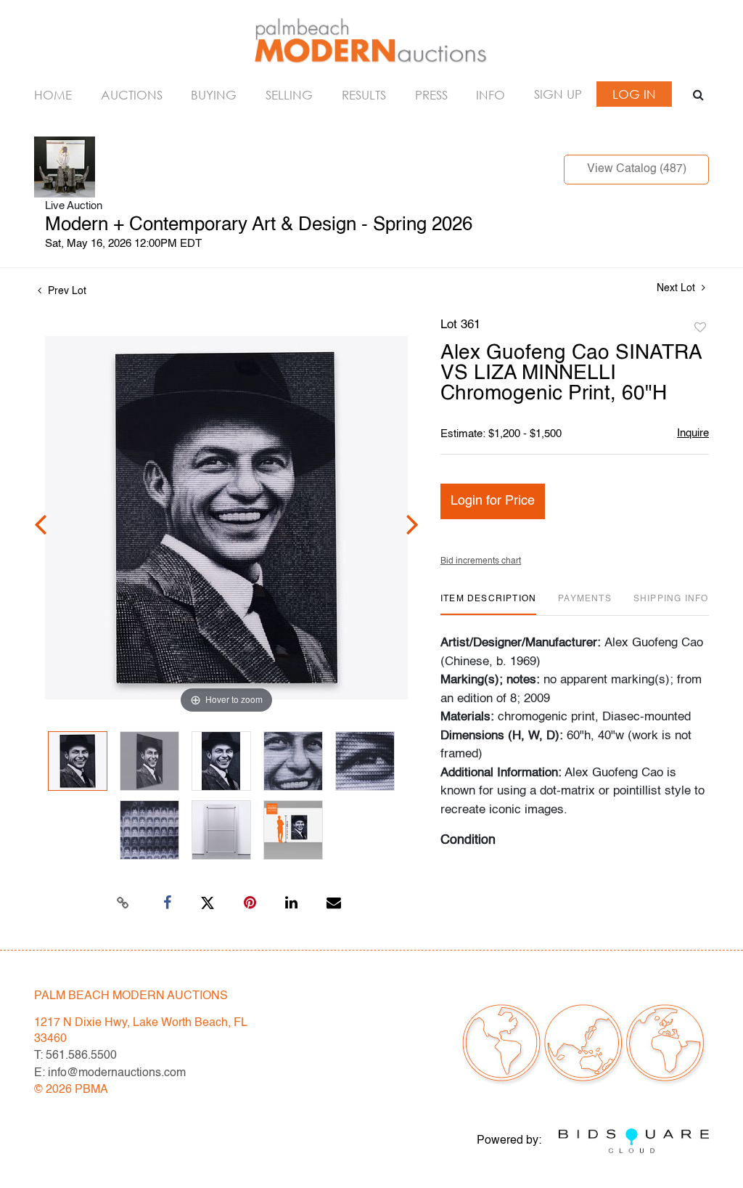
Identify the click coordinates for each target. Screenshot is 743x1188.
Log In (634, 94)
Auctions (132, 94)
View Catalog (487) (636, 169)
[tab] (488, 604)
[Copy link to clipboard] (123, 903)
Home (53, 94)
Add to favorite (700, 328)
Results (364, 94)
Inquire (693, 433)
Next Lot (677, 288)
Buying (214, 94)
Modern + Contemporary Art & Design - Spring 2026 (258, 225)
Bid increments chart (480, 561)
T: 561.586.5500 (75, 1056)
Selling (289, 94)
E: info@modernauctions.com (110, 1073)
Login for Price (493, 501)
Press (431, 94)
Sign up (558, 94)
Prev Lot (65, 291)
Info (490, 94)
